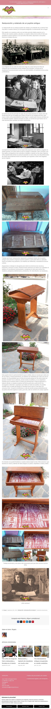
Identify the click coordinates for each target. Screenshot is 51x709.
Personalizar (9, 706)
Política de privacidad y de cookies (37, 680)
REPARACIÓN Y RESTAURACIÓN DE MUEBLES (27, 610)
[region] (25, 702)
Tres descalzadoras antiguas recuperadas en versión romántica (25, 661)
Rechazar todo (25, 706)
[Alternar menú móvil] (48, 7)
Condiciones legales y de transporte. (37, 683)
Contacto (31, 3)
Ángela (5, 610)
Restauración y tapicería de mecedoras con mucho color (9, 661)
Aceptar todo (42, 706)
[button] (3, 658)
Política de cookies (18, 702)
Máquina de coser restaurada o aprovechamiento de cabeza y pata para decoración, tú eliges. (40, 663)
